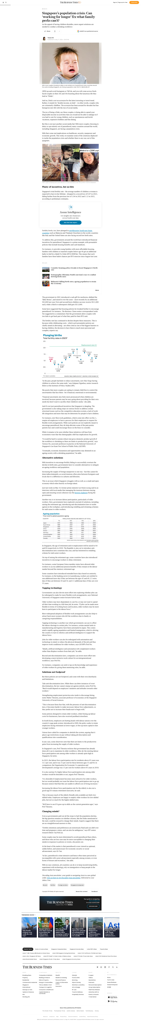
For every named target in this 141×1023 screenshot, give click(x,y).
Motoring (74, 980)
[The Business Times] (69, 2)
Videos (91, 977)
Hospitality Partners (78, 994)
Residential (26, 980)
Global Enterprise (112, 985)
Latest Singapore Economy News (71, 959)
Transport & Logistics (45, 987)
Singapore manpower (77, 885)
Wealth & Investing (61, 977)
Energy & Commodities (46, 982)
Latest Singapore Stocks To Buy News (49, 959)
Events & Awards (94, 994)
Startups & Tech (27, 989)
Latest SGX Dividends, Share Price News (106, 956)
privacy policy (63, 1016)
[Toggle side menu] (3, 2)
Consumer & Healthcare (46, 989)
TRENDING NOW (28, 915)
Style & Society (76, 982)
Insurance (59, 986)
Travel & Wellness (77, 992)
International (26, 987)
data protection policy (92, 1016)
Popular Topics (28, 949)
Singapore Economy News (77, 949)
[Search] (6, 2)
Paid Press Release (94, 989)
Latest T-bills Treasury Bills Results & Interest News (36, 953)
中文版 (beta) (92, 997)
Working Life (26, 997)
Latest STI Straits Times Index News (83, 956)
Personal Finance (61, 980)
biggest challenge (81, 493)
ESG (24, 994)
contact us (52, 1016)
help (57, 1016)
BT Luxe (74, 989)
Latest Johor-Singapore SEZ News (32, 956)
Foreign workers (63, 885)
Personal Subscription (95, 985)
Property (25, 977)
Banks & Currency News (41, 949)
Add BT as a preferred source (89, 31)
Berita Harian (80, 1011)
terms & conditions (73, 1016)
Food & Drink (76, 977)
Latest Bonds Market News (30, 959)
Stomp (97, 1011)
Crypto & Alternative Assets (62, 983)
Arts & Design (76, 987)
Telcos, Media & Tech (45, 985)
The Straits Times (47, 1011)
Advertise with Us (94, 992)
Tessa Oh (50, 38)
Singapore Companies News (59, 949)
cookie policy (82, 1016)
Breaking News (27, 975)
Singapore (26, 985)
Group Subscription (94, 987)
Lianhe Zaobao (71, 1011)
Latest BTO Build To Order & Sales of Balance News (57, 956)
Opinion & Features (28, 992)
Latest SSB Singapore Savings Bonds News (63, 953)
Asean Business (111, 982)
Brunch (45, 885)
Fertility (53, 885)
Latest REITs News (92, 949)
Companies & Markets (45, 975)
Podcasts (91, 982)
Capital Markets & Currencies (44, 992)
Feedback (94, 891)
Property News (104, 949)
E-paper (91, 975)
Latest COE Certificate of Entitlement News (89, 953)
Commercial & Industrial (30, 982)
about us (45, 1016)
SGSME (109, 987)
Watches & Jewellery (78, 985)
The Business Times (59, 1011)
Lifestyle (74, 975)
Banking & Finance (44, 977)
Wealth (58, 975)
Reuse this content (82, 891)
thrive (108, 977)
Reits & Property (44, 980)
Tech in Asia (110, 980)
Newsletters (92, 980)
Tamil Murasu (89, 1011)
